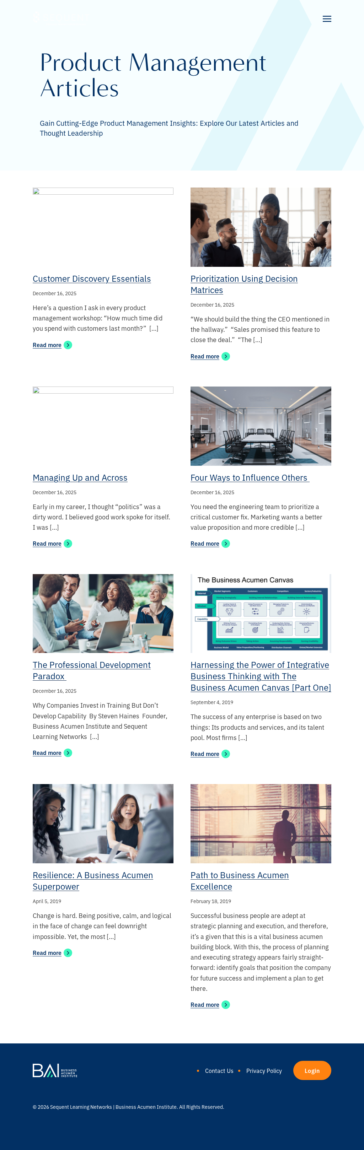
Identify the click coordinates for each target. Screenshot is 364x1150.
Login (312, 1070)
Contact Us (219, 1070)
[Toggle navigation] (327, 18)
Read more (47, 345)
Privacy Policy (264, 1070)
